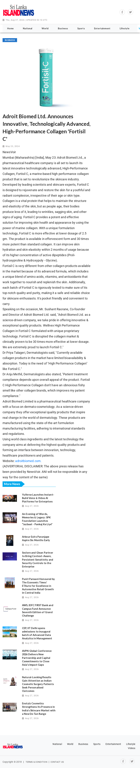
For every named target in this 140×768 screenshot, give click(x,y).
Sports (96, 744)
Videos (131, 748)
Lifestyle (130, 744)
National (57, 744)
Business (83, 744)
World (70, 744)
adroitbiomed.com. (28, 461)
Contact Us (57, 762)
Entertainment (113, 744)
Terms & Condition (36, 762)
